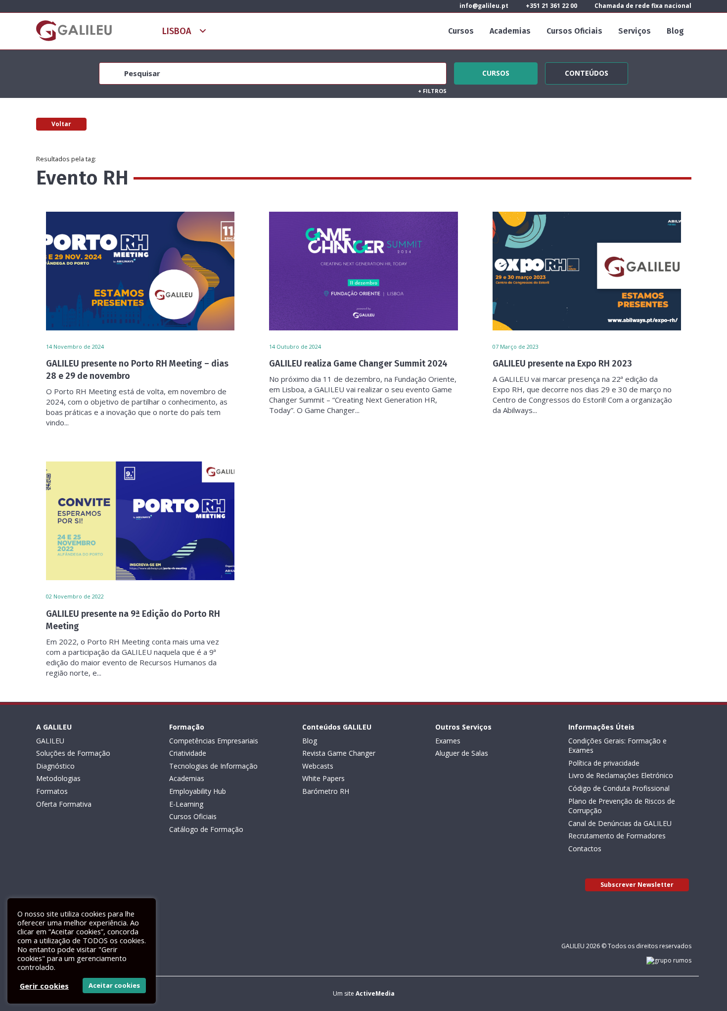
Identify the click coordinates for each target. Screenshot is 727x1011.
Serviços (634, 31)
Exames (447, 740)
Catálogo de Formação (206, 829)
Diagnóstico (55, 766)
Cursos (461, 31)
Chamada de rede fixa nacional (642, 5)
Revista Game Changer (338, 753)
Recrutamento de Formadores (617, 835)
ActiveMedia (375, 993)
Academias (510, 31)
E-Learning (186, 804)
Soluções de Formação (73, 753)
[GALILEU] (74, 30)
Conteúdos (586, 71)
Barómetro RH (325, 791)
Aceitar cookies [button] (114, 985)
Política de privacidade (603, 763)
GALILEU (50, 740)
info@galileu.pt (483, 5)
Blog (675, 31)
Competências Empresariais (213, 740)
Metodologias (58, 778)
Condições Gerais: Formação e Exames (617, 745)
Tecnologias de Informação (213, 766)
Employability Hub (197, 791)
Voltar (61, 124)
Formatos (52, 791)
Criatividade (187, 753)
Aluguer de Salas (461, 753)
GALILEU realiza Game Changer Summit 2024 (358, 363)
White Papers (323, 778)
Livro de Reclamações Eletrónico (620, 775)
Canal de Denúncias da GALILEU (620, 823)
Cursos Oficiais (574, 31)
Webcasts (317, 766)
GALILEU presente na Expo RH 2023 (562, 363)
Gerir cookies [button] (44, 986)
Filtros (432, 90)
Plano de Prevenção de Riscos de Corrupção (621, 806)
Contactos (584, 848)
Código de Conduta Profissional (619, 788)
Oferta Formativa (63, 804)
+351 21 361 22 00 (550, 5)
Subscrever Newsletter (637, 884)
